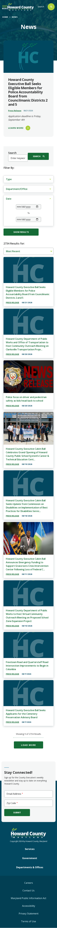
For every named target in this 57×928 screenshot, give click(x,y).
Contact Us (28, 890)
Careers (28, 882)
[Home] (20, 6)
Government (29, 858)
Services (29, 849)
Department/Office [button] (16, 189)
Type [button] (9, 179)
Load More (28, 744)
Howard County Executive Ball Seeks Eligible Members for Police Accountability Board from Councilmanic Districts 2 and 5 (27, 292)
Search (41, 6)
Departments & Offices (29, 867)
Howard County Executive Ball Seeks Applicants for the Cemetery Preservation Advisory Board (26, 714)
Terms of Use (28, 921)
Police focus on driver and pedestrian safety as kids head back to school (26, 398)
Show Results (21, 232)
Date (8, 198)
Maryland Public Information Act (28, 898)
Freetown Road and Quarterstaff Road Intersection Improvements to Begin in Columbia (27, 665)
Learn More (16, 128)
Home (5, 17)
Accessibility (28, 905)
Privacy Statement (28, 913)
